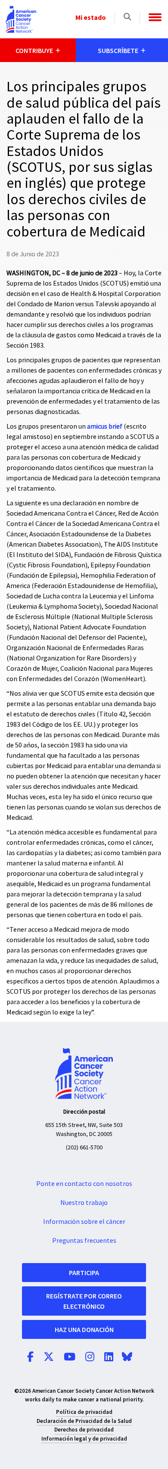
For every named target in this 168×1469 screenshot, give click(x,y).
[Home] (21, 19)
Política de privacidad (84, 1412)
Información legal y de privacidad (84, 1438)
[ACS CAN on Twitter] (49, 1357)
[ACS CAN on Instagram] (89, 1357)
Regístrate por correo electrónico (84, 1301)
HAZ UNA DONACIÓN (84, 1329)
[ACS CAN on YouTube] (69, 1357)
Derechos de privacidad (84, 1429)
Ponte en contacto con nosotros (84, 1184)
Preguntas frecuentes (84, 1240)
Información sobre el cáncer (84, 1221)
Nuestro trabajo (84, 1202)
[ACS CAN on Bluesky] (127, 1357)
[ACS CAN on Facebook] (30, 1357)
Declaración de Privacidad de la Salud (84, 1421)
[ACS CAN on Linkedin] (108, 1357)
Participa (84, 1272)
